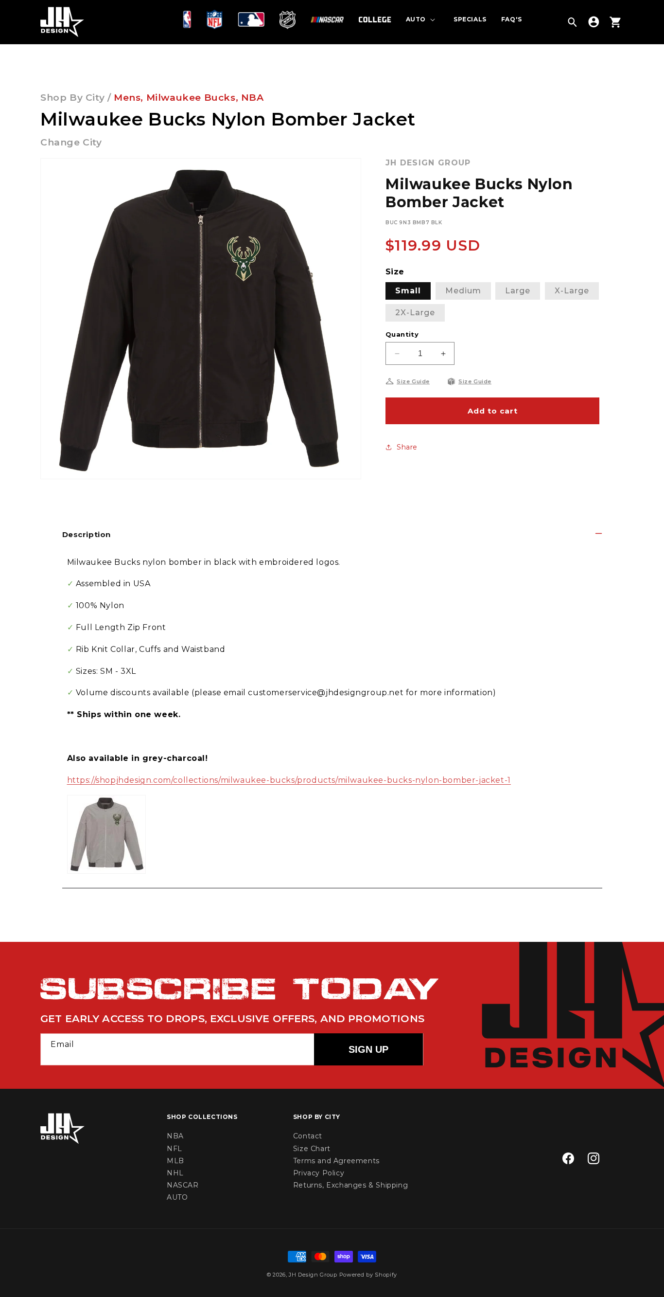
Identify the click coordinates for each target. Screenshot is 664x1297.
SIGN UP (368, 1049)
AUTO (177, 1197)
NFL (174, 1148)
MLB (175, 1160)
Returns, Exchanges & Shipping (350, 1185)
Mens (127, 97)
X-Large (572, 290)
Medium (463, 290)
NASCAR (183, 1185)
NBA (252, 97)
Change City (71, 142)
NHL (175, 1173)
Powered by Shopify (368, 1274)
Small (408, 290)
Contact (307, 1136)
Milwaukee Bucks (191, 97)
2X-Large (415, 312)
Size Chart (312, 1148)
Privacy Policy (318, 1173)
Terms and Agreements (336, 1160)
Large (517, 290)
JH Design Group (313, 1274)
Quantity (402, 334)
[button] (189, 19)
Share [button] (407, 447)
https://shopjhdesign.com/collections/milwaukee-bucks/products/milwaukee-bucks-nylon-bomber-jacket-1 (289, 780)
